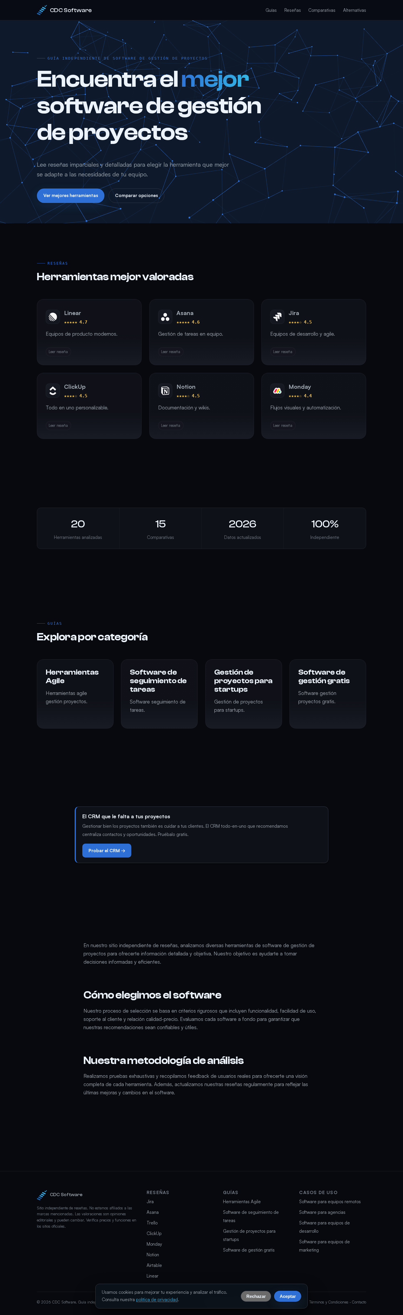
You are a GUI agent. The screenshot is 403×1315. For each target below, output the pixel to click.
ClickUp (154, 1233)
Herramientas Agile (242, 1201)
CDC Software (71, 10)
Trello (152, 1223)
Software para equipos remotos (330, 1201)
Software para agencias (322, 1212)
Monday (154, 1244)
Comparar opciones (136, 195)
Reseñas (292, 10)
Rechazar (256, 1295)
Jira (150, 1201)
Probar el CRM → (107, 850)
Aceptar (288, 1295)
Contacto (359, 1302)
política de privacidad (157, 1299)
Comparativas (321, 10)
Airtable (154, 1265)
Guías (271, 10)
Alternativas (354, 10)
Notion (153, 1254)
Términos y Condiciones (328, 1302)
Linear (152, 1276)
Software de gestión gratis (249, 1250)
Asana (153, 1212)
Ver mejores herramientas (70, 195)
